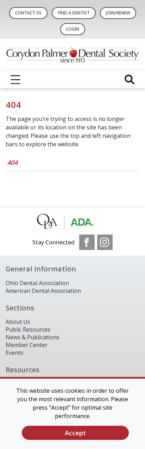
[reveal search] (129, 79)
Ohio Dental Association (37, 283)
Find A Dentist (74, 13)
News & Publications (32, 337)
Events (14, 353)
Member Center (27, 345)
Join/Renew (118, 13)
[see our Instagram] (105, 242)
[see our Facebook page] (87, 242)
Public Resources (28, 329)
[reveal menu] (15, 79)
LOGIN (72, 29)
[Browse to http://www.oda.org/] (72, 221)
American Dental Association (43, 291)
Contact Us (28, 13)
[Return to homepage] (72, 55)
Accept (75, 433)
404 (12, 162)
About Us (18, 322)
